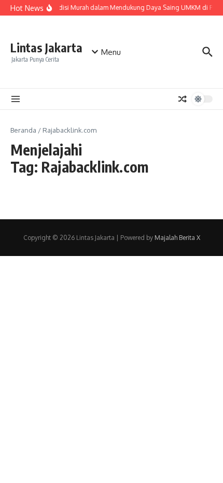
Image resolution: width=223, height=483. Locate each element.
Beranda (23, 130)
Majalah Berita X (177, 238)
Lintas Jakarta (46, 47)
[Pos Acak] (182, 99)
